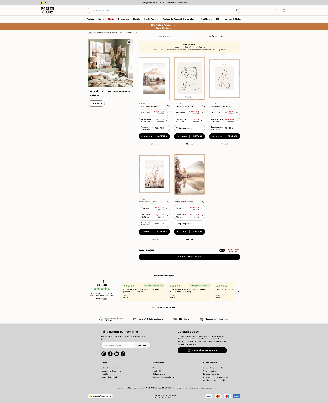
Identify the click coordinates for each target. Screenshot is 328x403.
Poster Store (170, 395)
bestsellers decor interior (112, 371)
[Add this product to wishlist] (168, 106)
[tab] (278, 10)
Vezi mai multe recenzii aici (164, 307)
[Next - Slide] (238, 292)
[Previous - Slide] (118, 292)
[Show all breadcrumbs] (90, 32)
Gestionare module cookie (214, 380)
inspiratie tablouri (109, 377)
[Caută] (237, 10)
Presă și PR (156, 371)
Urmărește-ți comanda (213, 368)
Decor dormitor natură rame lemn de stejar (121, 32)
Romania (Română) (100, 396)
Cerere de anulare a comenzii (215, 377)
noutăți (105, 374)
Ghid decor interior (110, 368)
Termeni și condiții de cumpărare (129, 388)
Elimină (154, 144)
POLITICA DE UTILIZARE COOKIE (158, 388)
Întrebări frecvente (211, 374)
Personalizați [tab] (164, 36)
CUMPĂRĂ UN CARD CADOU (204, 350)
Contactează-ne (210, 371)
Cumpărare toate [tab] (215, 36)
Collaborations (158, 374)
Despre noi (157, 368)
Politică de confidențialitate (201, 388)
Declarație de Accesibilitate (164, 377)
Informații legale (180, 388)
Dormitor (99, 32)
